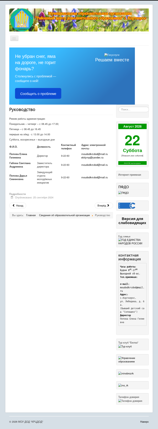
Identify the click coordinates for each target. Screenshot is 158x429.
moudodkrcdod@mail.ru (94, 154)
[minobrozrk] (126, 373)
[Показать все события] (132, 155)
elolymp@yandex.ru (92, 157)
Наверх (144, 421)
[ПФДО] (123, 192)
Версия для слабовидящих (132, 220)
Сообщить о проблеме (38, 93)
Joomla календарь (132, 163)
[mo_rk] (123, 385)
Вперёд (102, 205)
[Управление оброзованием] (132, 359)
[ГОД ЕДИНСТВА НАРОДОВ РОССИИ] (132, 241)
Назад (19, 205)
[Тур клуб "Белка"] (125, 346)
